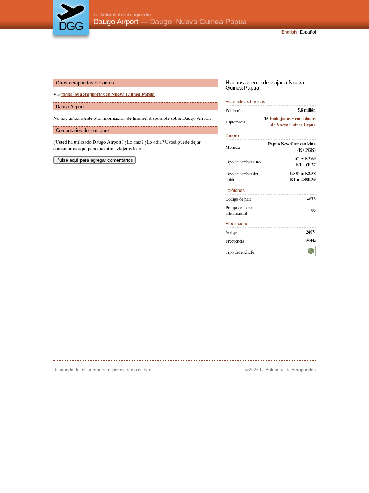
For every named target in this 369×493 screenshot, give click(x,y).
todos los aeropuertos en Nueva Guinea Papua (108, 94)
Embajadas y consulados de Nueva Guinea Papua (293, 121)
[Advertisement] (184, 57)
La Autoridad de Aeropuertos (122, 14)
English (289, 32)
